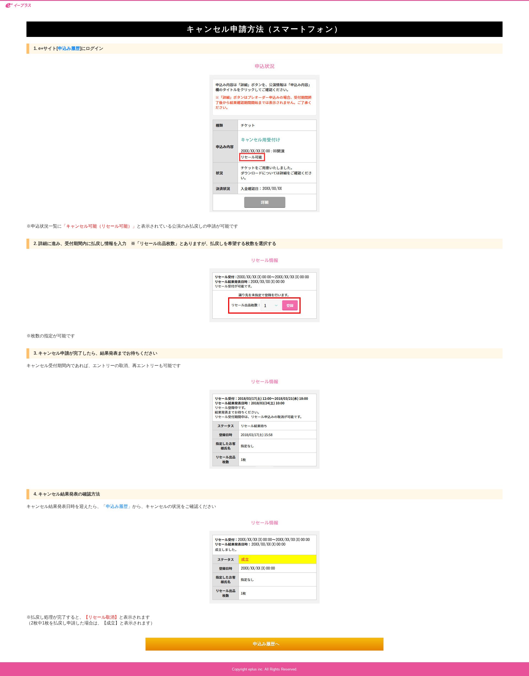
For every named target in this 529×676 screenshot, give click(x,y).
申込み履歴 (69, 48)
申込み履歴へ (266, 644)
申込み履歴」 (119, 506)
